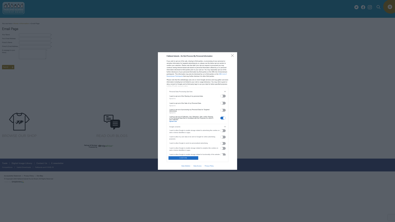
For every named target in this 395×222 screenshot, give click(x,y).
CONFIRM (183, 158)
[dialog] (197, 111)
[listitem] (197, 91)
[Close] (233, 56)
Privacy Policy (209, 166)
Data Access (197, 166)
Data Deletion (185, 166)
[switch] (223, 96)
